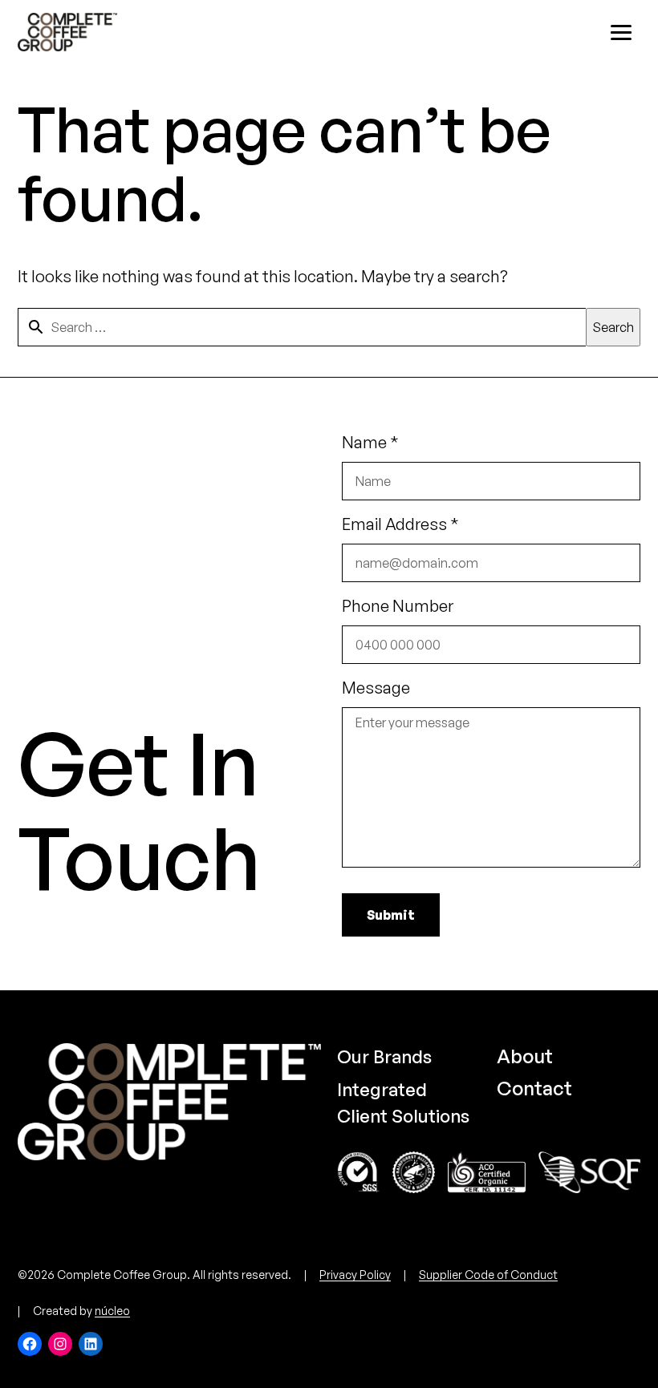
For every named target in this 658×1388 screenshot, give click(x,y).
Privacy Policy (355, 1274)
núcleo (112, 1310)
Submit (391, 915)
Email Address (400, 524)
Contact (534, 1088)
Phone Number (397, 606)
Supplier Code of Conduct (488, 1274)
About (525, 1056)
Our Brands (384, 1056)
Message (376, 688)
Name (370, 442)
